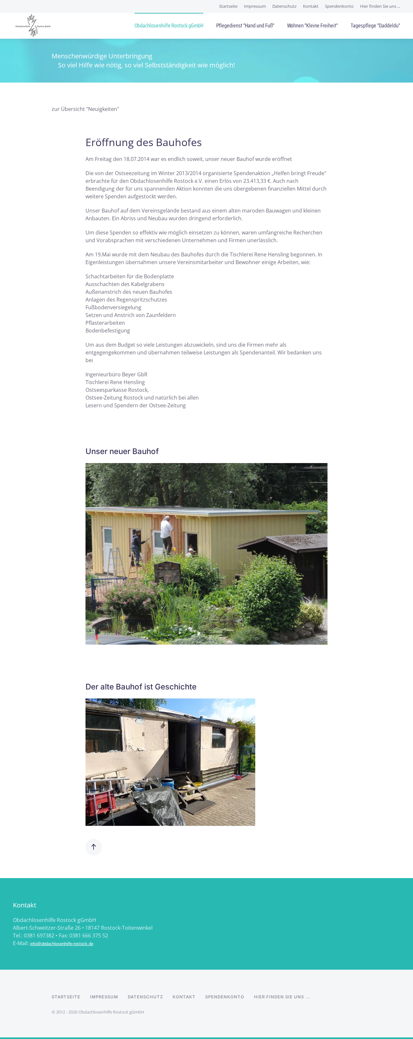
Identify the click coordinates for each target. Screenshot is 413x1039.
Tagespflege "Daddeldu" (375, 25)
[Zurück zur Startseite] (32, 26)
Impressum (255, 6)
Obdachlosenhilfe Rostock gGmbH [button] (169, 25)
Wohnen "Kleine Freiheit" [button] (312, 25)
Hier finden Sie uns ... (380, 6)
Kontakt (310, 6)
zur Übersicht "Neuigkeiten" (85, 109)
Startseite (228, 6)
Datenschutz (284, 6)
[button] (94, 847)
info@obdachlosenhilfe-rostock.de (61, 943)
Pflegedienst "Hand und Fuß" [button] (245, 25)
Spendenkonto (339, 6)
